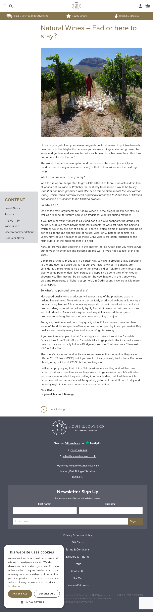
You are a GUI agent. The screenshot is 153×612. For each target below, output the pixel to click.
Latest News (12, 208)
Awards (9, 214)
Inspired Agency (75, 602)
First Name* (44, 504)
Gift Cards (78, 542)
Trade (77, 564)
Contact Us (77, 571)
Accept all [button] (20, 593)
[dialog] (34, 576)
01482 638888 (79, 450)
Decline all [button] (47, 593)
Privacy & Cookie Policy (77, 535)
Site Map (78, 578)
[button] (34, 602)
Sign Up (135, 521)
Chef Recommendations (19, 232)
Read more (14, 586)
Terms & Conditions (78, 549)
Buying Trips (12, 220)
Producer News (14, 238)
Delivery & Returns (77, 556)
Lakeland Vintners (78, 585)
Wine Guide (12, 226)
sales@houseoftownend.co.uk (79, 456)
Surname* (111, 504)
